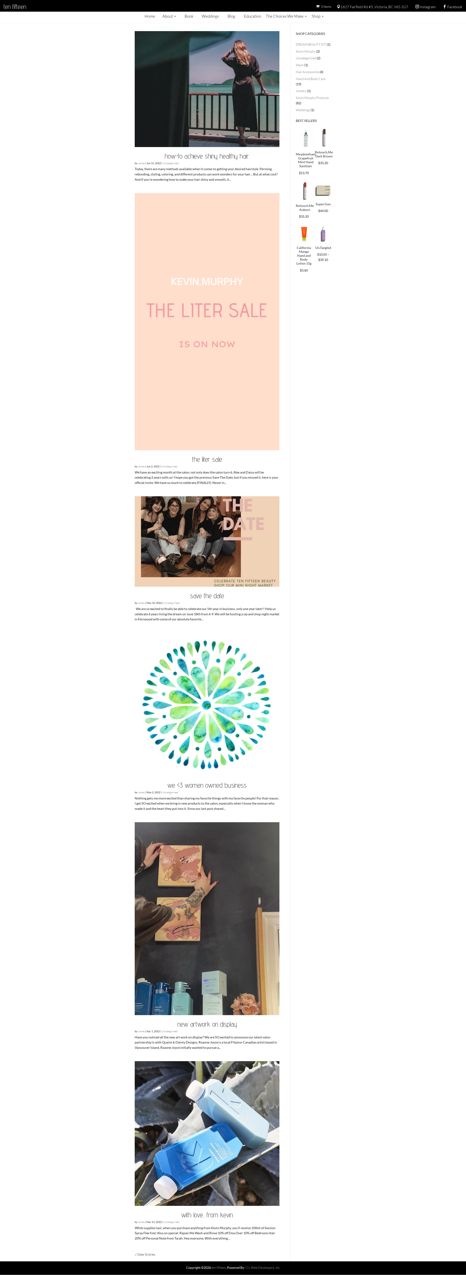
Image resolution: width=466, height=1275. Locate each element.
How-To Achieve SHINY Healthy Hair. (207, 156)
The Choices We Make (284, 16)
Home (150, 16)
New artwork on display (207, 1024)
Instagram (425, 7)
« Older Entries (145, 1254)
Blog (231, 16)
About (167, 16)
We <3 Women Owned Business (207, 785)
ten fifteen (15, 6)
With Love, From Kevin (207, 1215)
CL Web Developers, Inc (263, 1268)
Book (189, 16)
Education (252, 16)
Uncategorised (171, 163)
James (141, 163)
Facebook (452, 7)
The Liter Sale (207, 459)
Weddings (210, 16)
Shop (316, 16)
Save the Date (207, 595)
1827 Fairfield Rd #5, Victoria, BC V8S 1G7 (372, 7)
